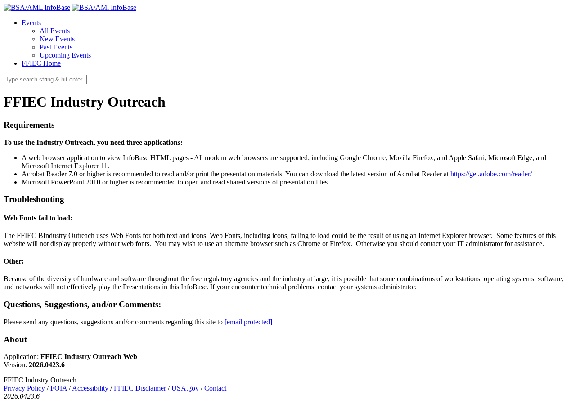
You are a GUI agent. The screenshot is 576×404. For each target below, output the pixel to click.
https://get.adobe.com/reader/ (491, 174)
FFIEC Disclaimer (140, 388)
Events (31, 23)
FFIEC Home (41, 63)
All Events (55, 31)
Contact (215, 388)
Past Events (56, 47)
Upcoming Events (65, 55)
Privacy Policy (24, 388)
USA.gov (185, 388)
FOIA (58, 388)
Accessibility (90, 388)
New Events (57, 39)
